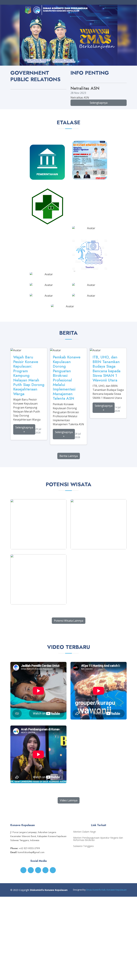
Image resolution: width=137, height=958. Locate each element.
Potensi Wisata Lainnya (68, 620)
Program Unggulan (90, 293)
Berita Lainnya (68, 456)
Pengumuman (47, 293)
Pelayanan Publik (47, 282)
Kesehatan (47, 221)
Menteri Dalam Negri (84, 832)
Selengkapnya (98, 103)
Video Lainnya (68, 800)
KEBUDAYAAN (68, 304)
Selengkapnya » (24, 429)
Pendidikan (90, 175)
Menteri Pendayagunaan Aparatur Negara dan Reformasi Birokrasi (98, 839)
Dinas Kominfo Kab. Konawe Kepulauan (106, 889)
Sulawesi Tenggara (83, 846)
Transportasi (89, 225)
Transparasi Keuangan (90, 282)
